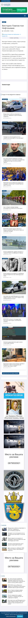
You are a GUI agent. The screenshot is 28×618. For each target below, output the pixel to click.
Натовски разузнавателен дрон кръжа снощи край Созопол (12, 342)
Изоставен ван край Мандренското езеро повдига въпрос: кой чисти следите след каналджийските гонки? (13, 297)
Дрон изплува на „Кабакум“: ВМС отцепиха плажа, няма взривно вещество (16, 549)
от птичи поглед (6, 1)
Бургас (4, 143)
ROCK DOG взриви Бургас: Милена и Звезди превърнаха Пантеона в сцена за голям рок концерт (13, 230)
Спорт (4, 22)
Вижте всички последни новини (10, 373)
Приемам (20, 616)
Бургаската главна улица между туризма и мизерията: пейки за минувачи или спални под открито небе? (13, 365)
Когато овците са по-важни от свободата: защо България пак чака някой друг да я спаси (13, 274)
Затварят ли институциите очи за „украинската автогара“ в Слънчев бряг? (13, 137)
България (5, 99)
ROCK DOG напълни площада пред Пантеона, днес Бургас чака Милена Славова (12, 320)
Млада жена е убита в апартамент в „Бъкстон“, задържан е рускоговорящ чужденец (12, 115)
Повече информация (11, 616)
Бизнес (4, 214)
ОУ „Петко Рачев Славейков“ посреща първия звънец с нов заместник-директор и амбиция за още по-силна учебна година (13, 160)
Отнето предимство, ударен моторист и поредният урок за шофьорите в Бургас (13, 252)
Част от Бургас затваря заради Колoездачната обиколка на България (12, 207)
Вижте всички (22, 97)
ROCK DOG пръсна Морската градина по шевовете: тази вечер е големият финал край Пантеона (13, 184)
